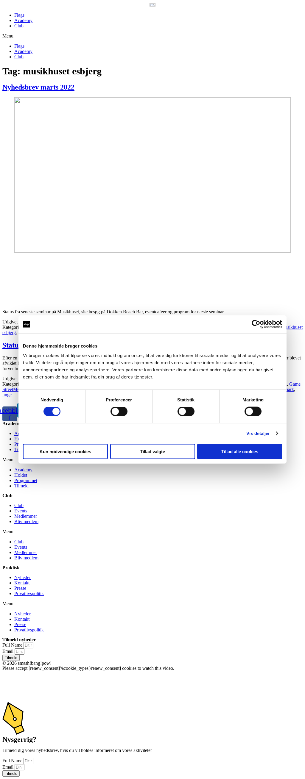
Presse (20, 588)
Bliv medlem (26, 521)
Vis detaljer (258, 433)
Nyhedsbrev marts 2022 (38, 87)
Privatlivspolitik (29, 593)
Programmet (25, 480)
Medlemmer (25, 516)
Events (20, 510)
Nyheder (22, 577)
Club (19, 25)
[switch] (119, 411)
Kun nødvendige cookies (65, 451)
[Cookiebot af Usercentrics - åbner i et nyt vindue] (256, 324)
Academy (23, 20)
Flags (19, 15)
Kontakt (21, 582)
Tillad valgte (152, 451)
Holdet (20, 475)
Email (8, 651)
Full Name (13, 644)
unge (7, 394)
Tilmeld (21, 485)
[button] (152, 36)
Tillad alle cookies (239, 451)
